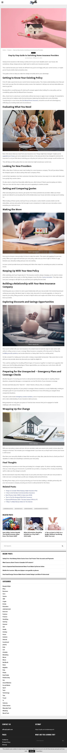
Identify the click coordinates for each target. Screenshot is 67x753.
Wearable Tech (7, 708)
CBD (4, 599)
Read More (39, 751)
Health (4, 629)
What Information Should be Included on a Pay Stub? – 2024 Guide (33, 534)
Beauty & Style (7, 586)
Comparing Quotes (8, 508)
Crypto (4, 601)
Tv (3, 700)
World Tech (6, 713)
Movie (4, 657)
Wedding (5, 710)
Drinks (4, 604)
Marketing (5, 655)
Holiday (5, 632)
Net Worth (5, 662)
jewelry (5, 644)
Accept (32, 751)
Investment (6, 642)
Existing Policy (18, 508)
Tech (4, 690)
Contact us (5, 739)
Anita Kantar (29, 58)
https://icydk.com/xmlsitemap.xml (44, 729)
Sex (4, 680)
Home (4, 634)
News (4, 665)
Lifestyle (5, 652)
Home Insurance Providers (41, 508)
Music (4, 660)
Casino (5, 596)
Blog (4, 588)
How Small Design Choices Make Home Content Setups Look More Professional (26, 574)
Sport (4, 688)
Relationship (6, 677)
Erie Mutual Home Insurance (30, 100)
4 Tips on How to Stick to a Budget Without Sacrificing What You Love (53, 534)
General (5, 624)
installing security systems (10, 353)
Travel (4, 698)
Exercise (5, 611)
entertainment (7, 609)
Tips (4, 695)
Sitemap (4, 744)
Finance (33, 52)
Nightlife (5, 667)
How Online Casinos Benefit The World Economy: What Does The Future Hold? (11, 534)
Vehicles (5, 703)
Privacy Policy (6, 742)
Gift (4, 627)
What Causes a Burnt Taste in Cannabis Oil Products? (18, 562)
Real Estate (6, 675)
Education (5, 606)
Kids (4, 647)
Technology (6, 693)
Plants (4, 672)
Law (4, 649)
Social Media (6, 685)
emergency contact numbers (24, 396)
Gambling (5, 619)
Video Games (6, 705)
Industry (5, 637)
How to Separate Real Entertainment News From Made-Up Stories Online (23, 566)
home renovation (47, 277)
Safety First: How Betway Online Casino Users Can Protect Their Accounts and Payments (28, 558)
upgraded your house (9, 156)
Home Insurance (28, 508)
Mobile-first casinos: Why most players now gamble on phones (21, 570)
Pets (4, 670)
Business (5, 591)
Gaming (5, 621)
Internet (5, 639)
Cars (4, 594)
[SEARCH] (62, 546)
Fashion (5, 614)
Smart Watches (7, 682)
